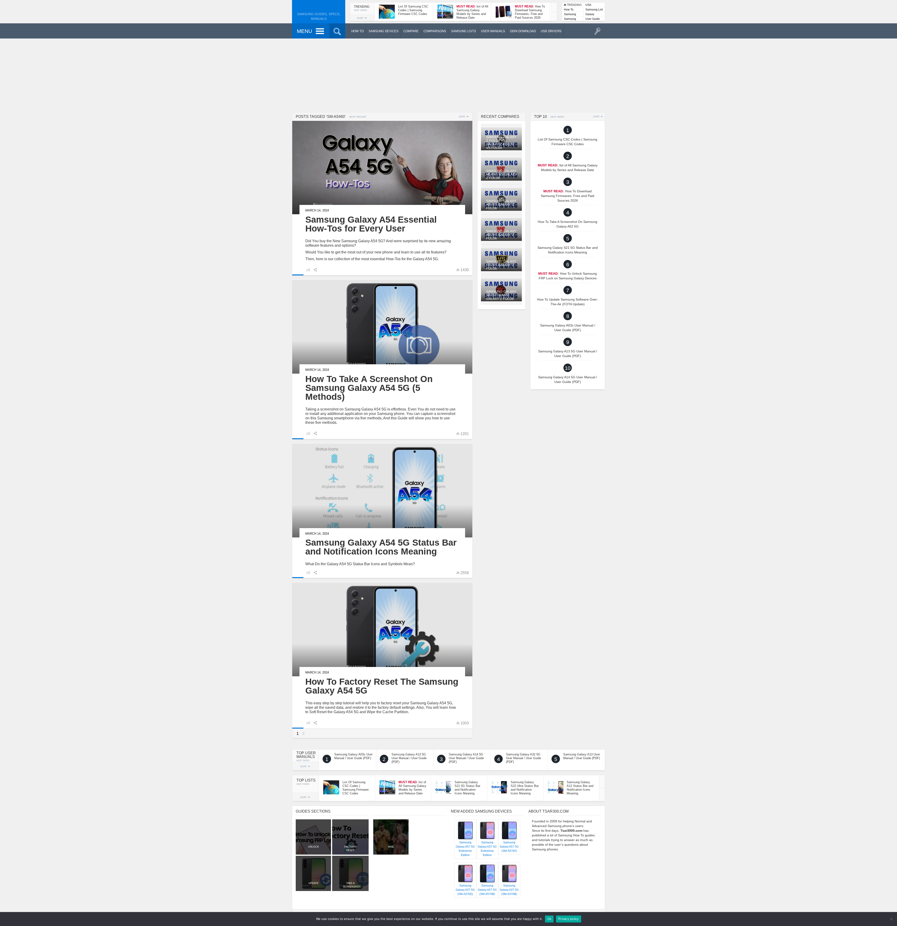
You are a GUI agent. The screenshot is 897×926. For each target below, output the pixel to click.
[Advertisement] (448, 74)
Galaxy (589, 14)
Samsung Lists (570, 15)
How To (568, 9)
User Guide (592, 19)
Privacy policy (568, 919)
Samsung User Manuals (570, 19)
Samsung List (594, 9)
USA (588, 5)
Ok (549, 919)
